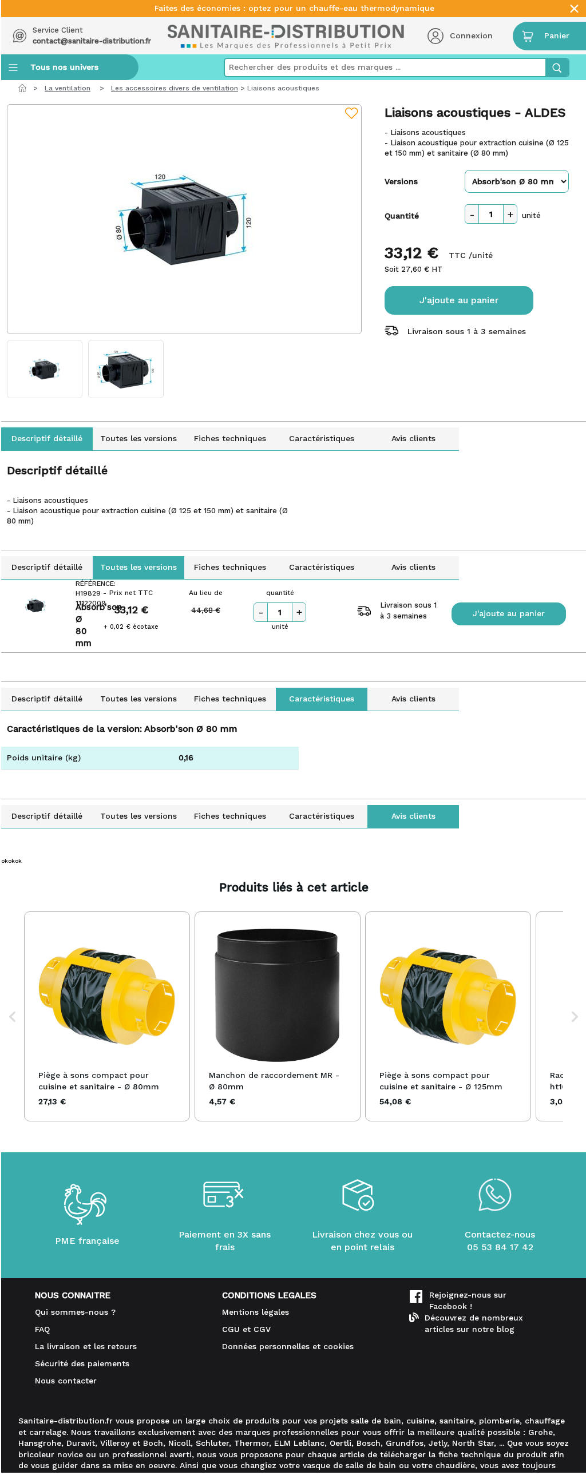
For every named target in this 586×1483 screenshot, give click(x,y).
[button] (12, 1016)
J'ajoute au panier (458, 300)
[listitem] (107, 1016)
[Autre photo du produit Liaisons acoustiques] (44, 369)
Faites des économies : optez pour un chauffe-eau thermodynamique (294, 8)
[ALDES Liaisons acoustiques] (184, 219)
